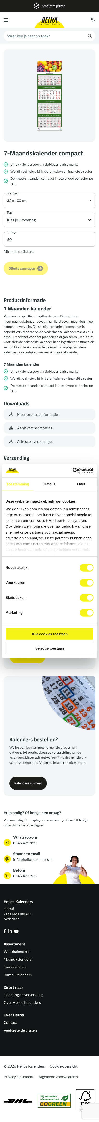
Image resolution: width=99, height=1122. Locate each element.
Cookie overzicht (64, 1066)
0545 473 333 (24, 843)
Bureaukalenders (18, 974)
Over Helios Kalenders (22, 1002)
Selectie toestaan (49, 648)
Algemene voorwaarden (58, 1076)
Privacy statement (19, 1076)
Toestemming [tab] (17, 484)
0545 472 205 (24, 876)
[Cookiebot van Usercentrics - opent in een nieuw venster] (72, 470)
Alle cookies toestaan (50, 634)
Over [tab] (81, 484)
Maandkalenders (17, 959)
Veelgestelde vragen (20, 1030)
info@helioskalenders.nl (33, 859)
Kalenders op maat (28, 783)
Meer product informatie (37, 414)
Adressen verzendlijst (35, 441)
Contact (10, 1022)
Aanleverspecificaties (34, 428)
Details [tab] (50, 484)
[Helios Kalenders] (49, 22)
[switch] (86, 583)
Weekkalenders (16, 951)
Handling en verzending (23, 994)
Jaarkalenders (15, 967)
